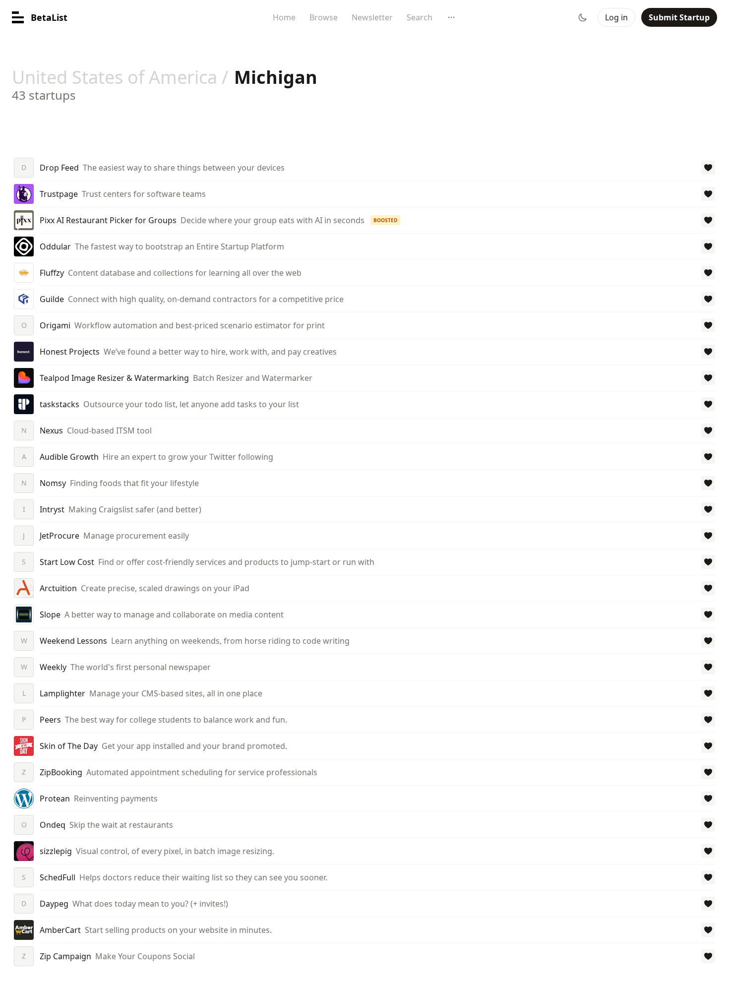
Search (419, 17)
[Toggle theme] (583, 17)
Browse (323, 17)
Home (284, 17)
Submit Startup (679, 17)
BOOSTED (385, 220)
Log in (616, 17)
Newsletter (372, 17)
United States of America (114, 77)
